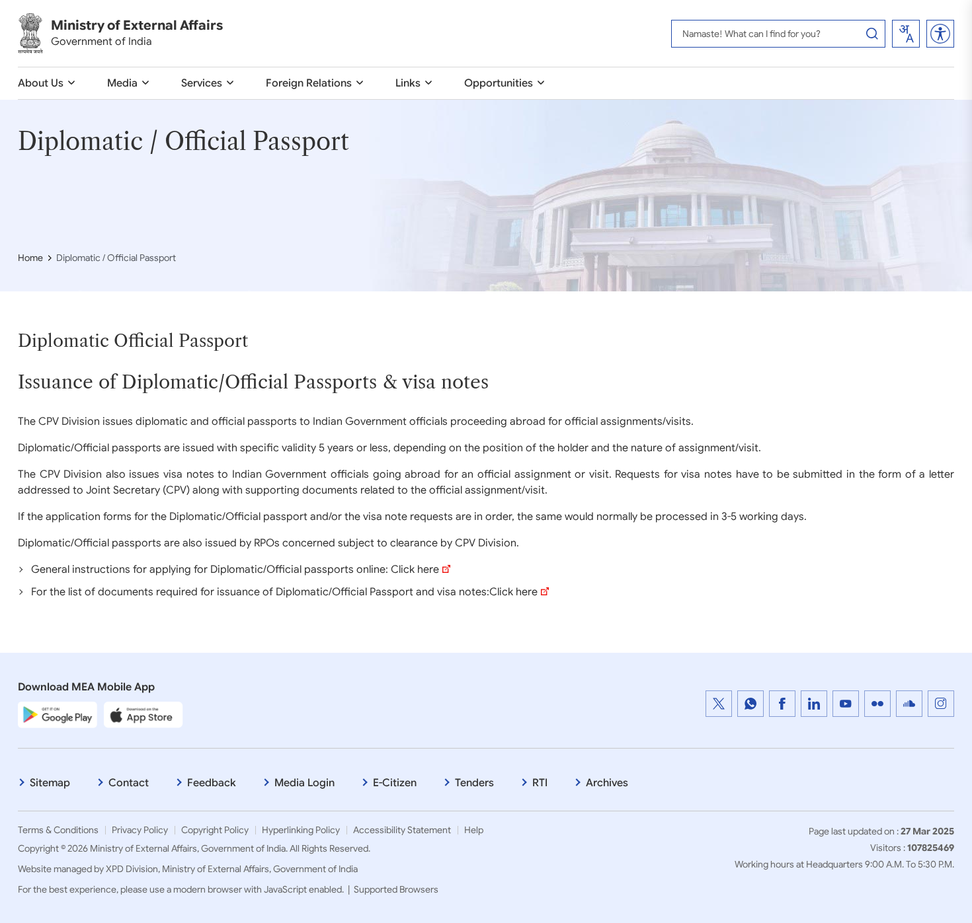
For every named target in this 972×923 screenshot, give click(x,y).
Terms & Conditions (58, 830)
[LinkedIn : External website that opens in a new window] (814, 703)
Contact (128, 783)
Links (408, 83)
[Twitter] (719, 703)
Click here (415, 569)
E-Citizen (395, 783)
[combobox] (905, 33)
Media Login (304, 783)
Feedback (211, 783)
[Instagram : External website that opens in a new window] (941, 703)
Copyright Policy (215, 830)
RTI (539, 783)
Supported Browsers (396, 889)
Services (201, 83)
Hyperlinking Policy (301, 830)
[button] (940, 34)
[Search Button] (872, 34)
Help (473, 830)
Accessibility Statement (402, 830)
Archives (607, 783)
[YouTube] (845, 703)
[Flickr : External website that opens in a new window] (877, 703)
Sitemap (50, 783)
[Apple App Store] (143, 714)
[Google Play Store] (57, 714)
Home (30, 258)
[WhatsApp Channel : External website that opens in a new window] (750, 703)
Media (122, 83)
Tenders (474, 783)
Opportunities (498, 83)
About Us (40, 83)
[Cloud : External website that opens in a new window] (909, 703)
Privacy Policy (140, 830)
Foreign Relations (309, 83)
